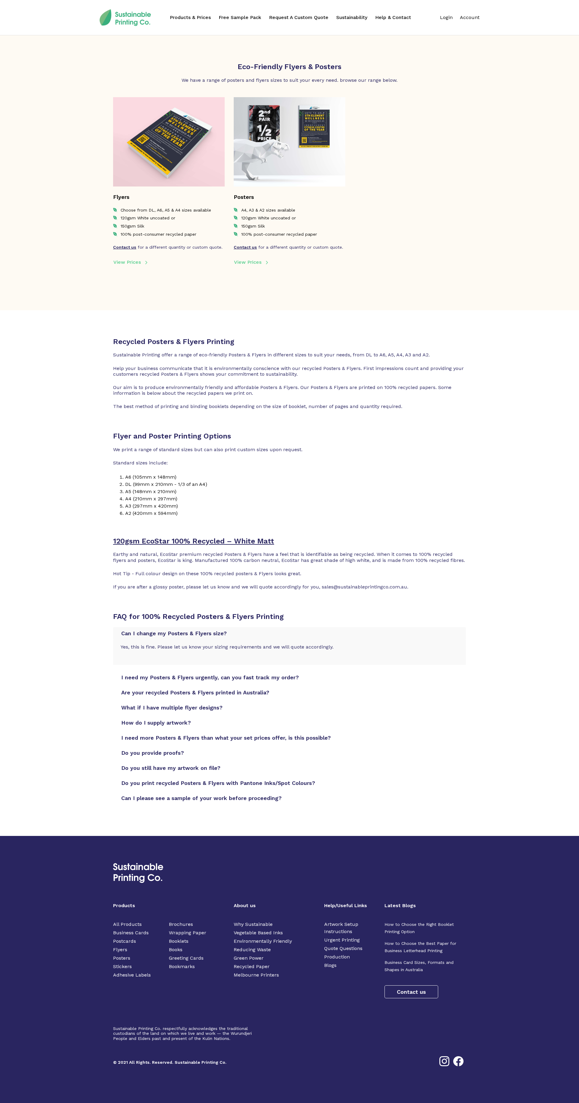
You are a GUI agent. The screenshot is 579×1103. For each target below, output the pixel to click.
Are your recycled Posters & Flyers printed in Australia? (195, 692)
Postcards (124, 941)
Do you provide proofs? (152, 753)
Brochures (181, 924)
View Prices (127, 262)
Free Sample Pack (240, 17)
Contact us (124, 247)
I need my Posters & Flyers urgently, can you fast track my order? (210, 677)
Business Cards (131, 933)
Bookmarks (182, 966)
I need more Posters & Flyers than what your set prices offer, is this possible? (226, 738)
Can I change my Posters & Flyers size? (174, 633)
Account (469, 17)
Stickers (122, 966)
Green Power (249, 958)
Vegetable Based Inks (258, 933)
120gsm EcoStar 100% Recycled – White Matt (193, 541)
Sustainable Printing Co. (200, 1062)
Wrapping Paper (187, 933)
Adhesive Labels (132, 975)
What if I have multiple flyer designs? (172, 707)
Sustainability (351, 17)
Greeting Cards (186, 958)
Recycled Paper (252, 966)
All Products (127, 924)
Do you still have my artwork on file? (170, 768)
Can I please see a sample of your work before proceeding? (201, 798)
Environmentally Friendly (263, 941)
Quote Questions (343, 948)
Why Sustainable (253, 924)
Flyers (120, 949)
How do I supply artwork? (156, 722)
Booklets (178, 941)
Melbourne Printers (256, 975)
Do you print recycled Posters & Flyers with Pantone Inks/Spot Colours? (218, 783)
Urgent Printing (342, 940)
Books (175, 949)
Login (446, 17)
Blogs (330, 965)
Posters (121, 958)
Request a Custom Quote (298, 17)
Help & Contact (393, 17)
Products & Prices (190, 17)
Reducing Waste (252, 949)
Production (337, 957)
